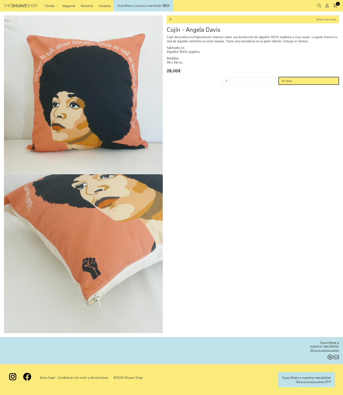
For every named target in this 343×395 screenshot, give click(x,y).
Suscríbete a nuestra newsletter (140, 6)
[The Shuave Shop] (20, 5)
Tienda (49, 6)
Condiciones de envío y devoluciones (83, 377)
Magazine (69, 6)
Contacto (105, 6)
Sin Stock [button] (287, 80)
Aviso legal (47, 377)
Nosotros (87, 6)
